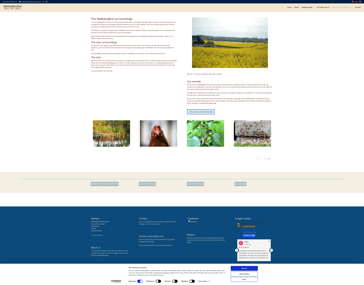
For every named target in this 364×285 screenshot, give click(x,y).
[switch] (158, 281)
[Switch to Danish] (353, 2)
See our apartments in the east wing (104, 184)
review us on (248, 235)
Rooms (296, 7)
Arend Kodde (249, 242)
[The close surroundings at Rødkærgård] (230, 67)
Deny (244, 279)
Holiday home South (147, 184)
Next (268, 159)
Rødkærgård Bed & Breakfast (255, 223)
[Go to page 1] (252, 262)
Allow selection (244, 274)
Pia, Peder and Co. (323, 7)
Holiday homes (307, 7)
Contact (358, 7)
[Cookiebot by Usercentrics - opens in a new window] (116, 281)
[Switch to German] (356, 2)
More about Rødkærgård (341, 7)
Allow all (244, 268)
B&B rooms (240, 184)
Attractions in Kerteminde (200, 112)
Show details (202, 281)
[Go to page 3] (255, 262)
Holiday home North (195, 184)
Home (289, 7)
